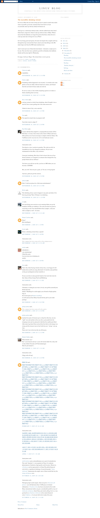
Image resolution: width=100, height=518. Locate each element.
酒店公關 (41, 447)
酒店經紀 (51, 433)
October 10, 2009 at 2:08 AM (32, 476)
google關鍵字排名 (30, 371)
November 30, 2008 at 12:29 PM (33, 95)
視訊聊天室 (47, 435)
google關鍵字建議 (38, 373)
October (66, 74)
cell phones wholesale (35, 493)
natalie (24, 247)
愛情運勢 (29, 437)
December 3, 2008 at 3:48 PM (33, 260)
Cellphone (28, 495)
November (67, 53)
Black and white (68, 70)
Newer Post (21, 505)
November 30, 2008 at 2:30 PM (33, 124)
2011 (64, 41)
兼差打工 (36, 441)
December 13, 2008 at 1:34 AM (33, 348)
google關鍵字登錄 (48, 373)
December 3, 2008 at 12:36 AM (33, 243)
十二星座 (40, 435)
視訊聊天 (34, 437)
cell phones (25, 467)
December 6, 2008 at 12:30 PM (33, 311)
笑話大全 (46, 433)
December (67, 50)
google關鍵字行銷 (44, 369)
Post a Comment (22, 502)
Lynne (23, 229)
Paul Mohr (25, 129)
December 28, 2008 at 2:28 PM (33, 358)
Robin (23, 190)
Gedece (24, 80)
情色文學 (39, 437)
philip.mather (25, 306)
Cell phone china (33, 487)
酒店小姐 (52, 441)
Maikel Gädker (26, 337)
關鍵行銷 (24, 362)
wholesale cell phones (28, 491)
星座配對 (52, 435)
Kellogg (66, 68)
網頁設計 (29, 439)
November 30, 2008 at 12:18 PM (33, 75)
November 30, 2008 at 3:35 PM (33, 140)
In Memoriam (67, 60)
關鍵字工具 (48, 367)
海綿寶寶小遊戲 (26, 433)
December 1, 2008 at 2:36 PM (33, 234)
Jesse (23, 265)
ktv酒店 (45, 439)
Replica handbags (37, 295)
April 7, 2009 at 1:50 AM (31, 454)
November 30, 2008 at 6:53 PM (33, 186)
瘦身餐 (51, 437)
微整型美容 (40, 433)
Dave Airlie (25, 99)
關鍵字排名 (53, 365)
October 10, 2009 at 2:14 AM (32, 497)
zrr (23, 202)
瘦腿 (48, 437)
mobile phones (26, 461)
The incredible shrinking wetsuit (72, 58)
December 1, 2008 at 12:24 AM (33, 213)
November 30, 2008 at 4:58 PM (33, 176)
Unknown (24, 70)
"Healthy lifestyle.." (69, 65)
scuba (34, 60)
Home (38, 505)
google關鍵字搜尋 (40, 371)
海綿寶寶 (34, 433)
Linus (62, 83)
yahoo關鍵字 (41, 367)
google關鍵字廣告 (32, 367)
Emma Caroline (26, 217)
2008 (64, 48)
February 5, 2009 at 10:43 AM (33, 426)
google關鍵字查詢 (27, 373)
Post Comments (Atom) (31, 508)
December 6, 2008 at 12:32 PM (33, 332)
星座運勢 (26, 435)
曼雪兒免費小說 (33, 435)
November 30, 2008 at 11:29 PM (33, 197)
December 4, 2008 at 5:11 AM (33, 280)
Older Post (55, 505)
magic (30, 60)
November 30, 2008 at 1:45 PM (33, 111)
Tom (23, 115)
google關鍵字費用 (50, 371)
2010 (64, 43)
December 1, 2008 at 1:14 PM (33, 225)
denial (25, 60)
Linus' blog (50, 8)
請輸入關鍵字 (27, 369)
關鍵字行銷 (38, 365)
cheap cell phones (27, 473)
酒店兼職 (39, 439)
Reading (66, 55)
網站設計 (34, 439)
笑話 (25, 439)
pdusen (24, 180)
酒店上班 (41, 441)
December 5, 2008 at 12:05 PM (33, 302)
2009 (64, 46)
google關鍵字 (46, 365)
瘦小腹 (44, 437)
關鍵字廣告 (25, 365)
